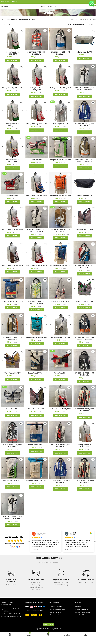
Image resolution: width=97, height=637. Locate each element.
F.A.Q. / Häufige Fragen (57, 604)
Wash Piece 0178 (12, 405)
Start (2, 19)
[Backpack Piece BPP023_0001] (60, 145)
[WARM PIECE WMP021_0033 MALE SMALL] (60, 428)
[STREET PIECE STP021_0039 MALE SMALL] (83, 357)
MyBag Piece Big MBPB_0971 (59, 87)
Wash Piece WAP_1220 (36, 405)
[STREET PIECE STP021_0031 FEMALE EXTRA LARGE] (83, 145)
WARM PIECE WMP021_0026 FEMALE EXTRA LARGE (83, 88)
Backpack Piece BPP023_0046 (36, 441)
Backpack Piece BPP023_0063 (12, 298)
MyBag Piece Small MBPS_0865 (12, 124)
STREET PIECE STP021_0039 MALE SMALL (83, 370)
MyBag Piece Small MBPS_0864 (12, 159)
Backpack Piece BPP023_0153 (59, 263)
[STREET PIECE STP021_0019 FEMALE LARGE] (60, 39)
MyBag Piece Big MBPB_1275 (12, 87)
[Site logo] (47, 6)
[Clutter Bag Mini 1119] (83, 181)
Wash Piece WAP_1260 (83, 227)
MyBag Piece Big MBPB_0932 (12, 263)
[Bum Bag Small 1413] (60, 110)
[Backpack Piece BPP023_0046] (36, 428)
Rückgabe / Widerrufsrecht (81, 607)
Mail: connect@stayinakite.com (13, 611)
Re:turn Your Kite (55, 607)
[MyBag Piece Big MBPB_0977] (12, 214)
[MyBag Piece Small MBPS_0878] (83, 428)
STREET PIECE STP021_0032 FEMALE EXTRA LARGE (83, 335)
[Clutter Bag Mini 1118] (83, 39)
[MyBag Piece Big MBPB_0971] (60, 74)
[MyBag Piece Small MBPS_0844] (36, 74)
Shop (7, 19)
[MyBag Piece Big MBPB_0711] (60, 286)
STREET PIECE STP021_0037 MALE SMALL (83, 264)
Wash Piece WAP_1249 (83, 298)
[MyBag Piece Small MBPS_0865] (12, 110)
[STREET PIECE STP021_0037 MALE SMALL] (83, 250)
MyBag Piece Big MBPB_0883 (59, 405)
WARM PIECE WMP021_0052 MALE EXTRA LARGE (36, 228)
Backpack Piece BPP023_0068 (36, 370)
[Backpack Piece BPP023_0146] (60, 181)
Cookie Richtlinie (78, 610)
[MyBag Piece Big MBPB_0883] (60, 392)
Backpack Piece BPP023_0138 (36, 334)
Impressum (76, 601)
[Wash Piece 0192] (12, 181)
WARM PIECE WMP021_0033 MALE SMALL (59, 441)
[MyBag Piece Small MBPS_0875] (12, 39)
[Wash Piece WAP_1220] (36, 392)
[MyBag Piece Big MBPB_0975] (36, 181)
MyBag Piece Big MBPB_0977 (12, 227)
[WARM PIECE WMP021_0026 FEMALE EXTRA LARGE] (83, 74)
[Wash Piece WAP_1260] (83, 214)
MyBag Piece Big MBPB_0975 (36, 194)
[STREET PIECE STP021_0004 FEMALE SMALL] (36, 39)
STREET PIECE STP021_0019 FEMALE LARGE (59, 53)
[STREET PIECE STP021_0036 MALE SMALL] (83, 110)
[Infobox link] (11, 573)
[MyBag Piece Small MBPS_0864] (12, 145)
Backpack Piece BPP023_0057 (36, 476)
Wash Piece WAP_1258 (12, 369)
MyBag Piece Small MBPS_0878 (83, 441)
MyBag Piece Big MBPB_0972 (36, 263)
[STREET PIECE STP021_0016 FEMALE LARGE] (12, 321)
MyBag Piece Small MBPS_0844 (36, 88)
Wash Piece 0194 (60, 369)
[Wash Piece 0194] (60, 357)
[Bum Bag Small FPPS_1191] (60, 321)
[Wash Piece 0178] (12, 392)
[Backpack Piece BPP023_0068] (36, 357)
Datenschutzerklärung (79, 604)
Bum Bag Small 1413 (59, 123)
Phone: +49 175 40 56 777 (12, 608)
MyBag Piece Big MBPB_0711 (60, 298)
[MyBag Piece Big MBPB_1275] (12, 74)
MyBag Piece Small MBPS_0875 (12, 53)
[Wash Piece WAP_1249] (83, 286)
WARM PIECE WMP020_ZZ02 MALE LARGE (60, 228)
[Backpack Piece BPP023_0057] (36, 463)
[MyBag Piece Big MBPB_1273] (36, 110)
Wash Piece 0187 (36, 158)
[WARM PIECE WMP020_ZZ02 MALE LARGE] (60, 214)
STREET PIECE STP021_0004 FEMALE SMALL (36, 53)
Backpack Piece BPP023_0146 (59, 194)
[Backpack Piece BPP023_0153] (60, 250)
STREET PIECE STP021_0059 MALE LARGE (12, 441)
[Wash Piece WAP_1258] (12, 357)
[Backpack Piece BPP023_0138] (36, 321)
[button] (12, 60)
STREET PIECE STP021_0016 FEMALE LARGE (12, 335)
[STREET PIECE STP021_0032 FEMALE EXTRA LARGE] (83, 321)
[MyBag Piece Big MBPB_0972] (36, 250)
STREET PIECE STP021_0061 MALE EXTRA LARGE (36, 299)
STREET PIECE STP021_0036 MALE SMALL (83, 124)
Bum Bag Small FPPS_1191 (59, 334)
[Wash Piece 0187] (36, 145)
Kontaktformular (54, 610)
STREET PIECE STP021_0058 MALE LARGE (83, 406)
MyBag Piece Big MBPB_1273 (36, 123)
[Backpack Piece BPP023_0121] (12, 463)
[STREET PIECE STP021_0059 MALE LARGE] (12, 428)
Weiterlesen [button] (34, 544)
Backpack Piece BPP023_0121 (12, 476)
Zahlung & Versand (55, 601)
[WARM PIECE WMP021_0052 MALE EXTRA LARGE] (36, 214)
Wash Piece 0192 (12, 194)
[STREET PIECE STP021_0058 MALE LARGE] (83, 392)
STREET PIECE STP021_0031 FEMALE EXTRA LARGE (83, 159)
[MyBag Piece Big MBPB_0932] (12, 250)
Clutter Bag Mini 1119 (83, 194)
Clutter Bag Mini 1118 (83, 52)
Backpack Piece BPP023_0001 (59, 158)
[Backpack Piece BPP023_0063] (12, 286)
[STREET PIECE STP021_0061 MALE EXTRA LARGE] (36, 286)
